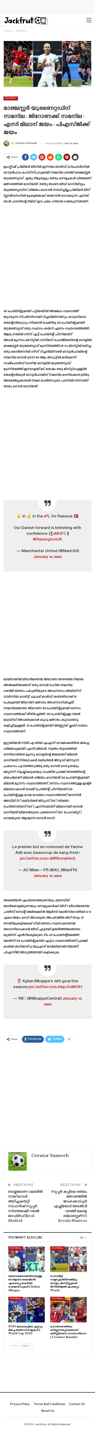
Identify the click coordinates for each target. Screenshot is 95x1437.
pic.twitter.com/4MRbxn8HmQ (47, 859)
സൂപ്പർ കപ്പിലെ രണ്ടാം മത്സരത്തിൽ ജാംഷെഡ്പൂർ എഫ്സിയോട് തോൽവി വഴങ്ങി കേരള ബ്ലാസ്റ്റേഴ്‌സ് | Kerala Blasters (69, 1206)
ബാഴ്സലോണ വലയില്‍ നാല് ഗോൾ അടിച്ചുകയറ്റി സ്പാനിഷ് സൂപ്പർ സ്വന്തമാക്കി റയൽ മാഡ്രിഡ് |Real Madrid (25, 1206)
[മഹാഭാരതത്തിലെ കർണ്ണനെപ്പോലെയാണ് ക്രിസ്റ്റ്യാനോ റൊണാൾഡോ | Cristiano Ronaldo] (68, 1309)
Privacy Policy (20, 1404)
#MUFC (59, 534)
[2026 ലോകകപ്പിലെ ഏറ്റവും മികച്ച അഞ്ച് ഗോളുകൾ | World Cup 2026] (26, 1309)
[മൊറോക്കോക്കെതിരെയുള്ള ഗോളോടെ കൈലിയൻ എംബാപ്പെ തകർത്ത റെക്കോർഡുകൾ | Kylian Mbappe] (26, 1259)
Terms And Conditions (49, 1404)
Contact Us (77, 1404)
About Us (47, 1410)
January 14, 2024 (47, 557)
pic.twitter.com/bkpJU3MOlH (55, 987)
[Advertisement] (47, 258)
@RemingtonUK (47, 540)
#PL (47, 516)
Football (10, 98)
